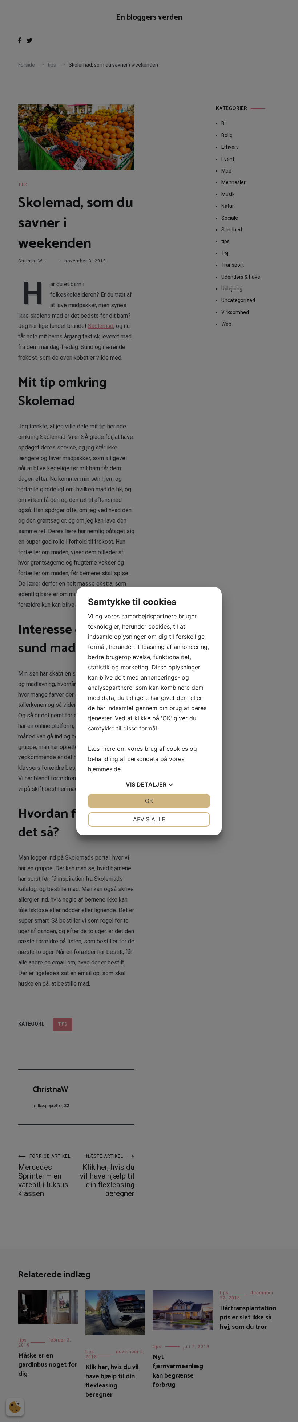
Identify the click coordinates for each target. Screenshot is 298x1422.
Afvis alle (149, 819)
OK (149, 800)
